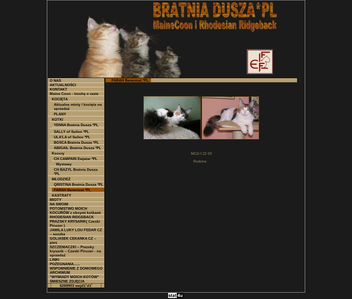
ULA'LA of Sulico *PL (72, 137)
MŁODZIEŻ (61, 179)
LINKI (54, 259)
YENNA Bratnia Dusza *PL (76, 125)
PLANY (60, 114)
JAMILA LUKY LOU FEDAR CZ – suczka (76, 232)
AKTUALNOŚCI (63, 85)
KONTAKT (58, 89)
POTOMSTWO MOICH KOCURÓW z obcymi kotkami (75, 210)
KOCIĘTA (60, 99)
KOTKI (57, 119)
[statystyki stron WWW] (175, 297)
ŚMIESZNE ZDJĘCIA (67, 281)
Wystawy (64, 164)
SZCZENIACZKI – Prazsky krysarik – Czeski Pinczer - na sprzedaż (75, 251)
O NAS (55, 80)
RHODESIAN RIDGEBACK (72, 217)
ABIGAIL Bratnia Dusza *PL (77, 148)
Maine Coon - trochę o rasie (74, 94)
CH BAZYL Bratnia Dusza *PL (76, 171)
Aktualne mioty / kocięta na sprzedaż (78, 106)
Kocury (58, 153)
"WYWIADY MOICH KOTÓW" (74, 277)
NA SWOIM (59, 204)
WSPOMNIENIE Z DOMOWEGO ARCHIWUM (76, 270)
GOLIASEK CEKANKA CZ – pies (73, 240)
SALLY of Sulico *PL (71, 132)
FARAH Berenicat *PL (72, 190)
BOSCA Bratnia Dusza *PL (76, 142)
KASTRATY (61, 195)
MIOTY (55, 200)
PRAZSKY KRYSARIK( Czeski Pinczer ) (75, 223)
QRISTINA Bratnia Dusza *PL (78, 184)
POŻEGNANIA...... (65, 264)
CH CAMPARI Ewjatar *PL (75, 159)
